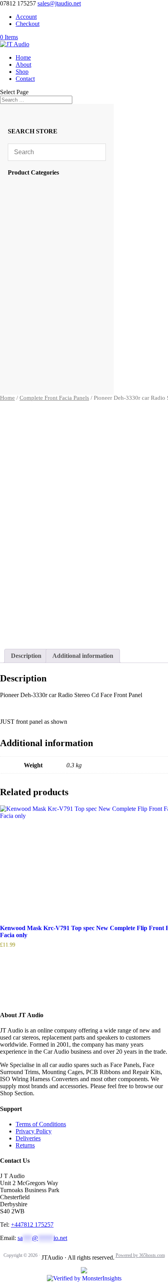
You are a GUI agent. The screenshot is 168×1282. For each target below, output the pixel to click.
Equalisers (41, 307)
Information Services (50, 225)
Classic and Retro (50, 369)
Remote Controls (48, 200)
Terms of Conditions (41, 1124)
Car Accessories (46, 187)
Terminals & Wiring (52, 300)
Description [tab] (26, 655)
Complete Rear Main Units (57, 357)
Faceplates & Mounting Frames (64, 250)
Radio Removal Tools (53, 256)
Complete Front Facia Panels (54, 398)
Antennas (38, 231)
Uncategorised (45, 206)
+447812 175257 (32, 1224)
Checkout (27, 23)
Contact (25, 78)
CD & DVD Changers (54, 319)
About (23, 64)
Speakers (39, 338)
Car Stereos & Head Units (58, 332)
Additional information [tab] (82, 655)
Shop (22, 71)
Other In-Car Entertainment (59, 313)
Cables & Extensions (52, 244)
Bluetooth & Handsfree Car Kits (62, 237)
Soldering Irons (45, 219)
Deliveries (28, 1138)
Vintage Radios (46, 212)
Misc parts (36, 344)
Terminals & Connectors (55, 275)
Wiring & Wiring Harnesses (60, 288)
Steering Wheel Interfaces (55, 263)
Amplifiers (41, 325)
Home (23, 57)
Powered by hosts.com (140, 1255)
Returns (25, 1145)
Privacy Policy (34, 1131)
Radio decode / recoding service (64, 194)
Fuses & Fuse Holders (51, 269)
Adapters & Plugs (48, 294)
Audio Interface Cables (54, 281)
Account (26, 16)
